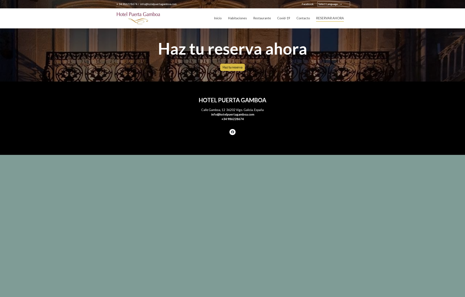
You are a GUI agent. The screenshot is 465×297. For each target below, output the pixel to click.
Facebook (308, 4)
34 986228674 (128, 4)
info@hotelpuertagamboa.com (158, 4)
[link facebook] (232, 131)
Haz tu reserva (232, 67)
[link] (138, 18)
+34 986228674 (232, 119)
